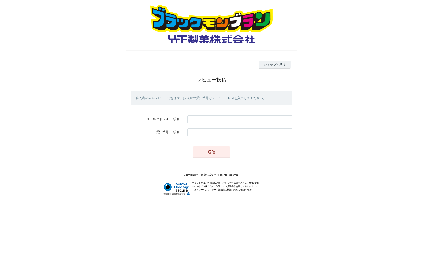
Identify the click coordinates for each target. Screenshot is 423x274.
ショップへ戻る (275, 64)
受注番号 (162, 132)
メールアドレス (157, 119)
